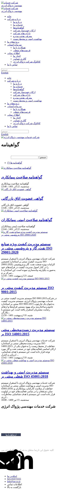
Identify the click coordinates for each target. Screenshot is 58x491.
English (4, 72)
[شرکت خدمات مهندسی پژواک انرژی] (12, 5)
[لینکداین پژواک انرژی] (23, 461)
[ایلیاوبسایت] (6, 445)
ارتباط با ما (11, 434)
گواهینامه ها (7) (14, 162)
